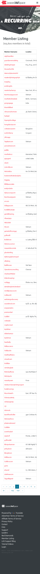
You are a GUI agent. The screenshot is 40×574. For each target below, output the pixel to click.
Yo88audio (7, 350)
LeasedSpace (15, 2)
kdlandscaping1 (9, 278)
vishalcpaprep (9, 402)
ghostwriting (8, 252)
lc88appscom (8, 205)
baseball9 (7, 342)
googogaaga (8, 103)
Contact (4, 524)
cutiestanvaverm (9, 129)
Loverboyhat (8, 432)
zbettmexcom (8, 474)
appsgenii (7, 158)
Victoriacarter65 (9, 397)
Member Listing (8, 538)
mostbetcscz (8, 154)
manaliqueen (8, 380)
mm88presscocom (10, 291)
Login (4, 547)
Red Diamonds (7, 535)
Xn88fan (7, 363)
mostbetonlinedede (10, 99)
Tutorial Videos (7, 544)
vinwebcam (8, 359)
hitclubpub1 (8, 376)
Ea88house (8, 265)
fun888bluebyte (9, 210)
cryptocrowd (8, 325)
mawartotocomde (10, 248)
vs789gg (7, 282)
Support (5, 530)
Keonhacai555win (10, 197)
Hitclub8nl (7, 223)
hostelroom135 (9, 389)
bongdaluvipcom (10, 124)
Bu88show (7, 240)
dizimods (7, 410)
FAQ (3, 527)
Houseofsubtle (9, 69)
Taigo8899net (8, 479)
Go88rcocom (8, 461)
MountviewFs (8, 393)
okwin (6, 163)
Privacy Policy (7, 521)
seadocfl (7, 436)
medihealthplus (9, 355)
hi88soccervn (8, 346)
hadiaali (6, 116)
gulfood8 (7, 235)
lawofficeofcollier (9, 415)
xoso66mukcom (9, 304)
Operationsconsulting (11, 269)
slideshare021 (8, 333)
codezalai (7, 321)
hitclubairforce (9, 419)
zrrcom (6, 201)
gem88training (9, 214)
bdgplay (7, 180)
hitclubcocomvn (9, 244)
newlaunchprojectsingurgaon (14, 385)
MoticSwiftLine (9, 372)
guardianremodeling (11, 60)
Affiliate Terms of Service (11, 519)
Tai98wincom (8, 141)
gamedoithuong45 (10, 231)
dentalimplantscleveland (12, 287)
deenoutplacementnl (11, 73)
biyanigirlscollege (10, 120)
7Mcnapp (7, 137)
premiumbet (8, 312)
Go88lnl (6, 316)
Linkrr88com (8, 167)
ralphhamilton (9, 56)
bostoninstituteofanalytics (12, 176)
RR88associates (9, 184)
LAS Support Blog (9, 541)
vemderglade (8, 368)
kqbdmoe (7, 338)
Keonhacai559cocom (11, 95)
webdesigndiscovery (11, 299)
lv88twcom (8, 457)
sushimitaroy (8, 133)
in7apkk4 (7, 82)
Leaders (5, 533)
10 (3, 490)
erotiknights (8, 86)
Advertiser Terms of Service (13, 516)
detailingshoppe (9, 65)
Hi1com (6, 227)
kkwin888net (8, 107)
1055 (12, 490)
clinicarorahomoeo (10, 112)
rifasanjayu (8, 218)
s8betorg (7, 261)
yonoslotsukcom (9, 146)
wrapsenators (8, 308)
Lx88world (7, 295)
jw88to (6, 150)
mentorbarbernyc (10, 90)
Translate (19, 513)
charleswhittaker (9, 274)
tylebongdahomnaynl (11, 257)
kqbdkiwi (7, 329)
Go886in (7, 427)
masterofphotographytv (12, 77)
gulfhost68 (7, 440)
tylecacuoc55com (9, 193)
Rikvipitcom (8, 453)
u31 (5, 406)
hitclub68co (8, 171)
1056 (18, 490)
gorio (6, 466)
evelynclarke (8, 188)
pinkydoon (8, 449)
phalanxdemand (9, 423)
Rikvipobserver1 (9, 444)
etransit (6, 470)
